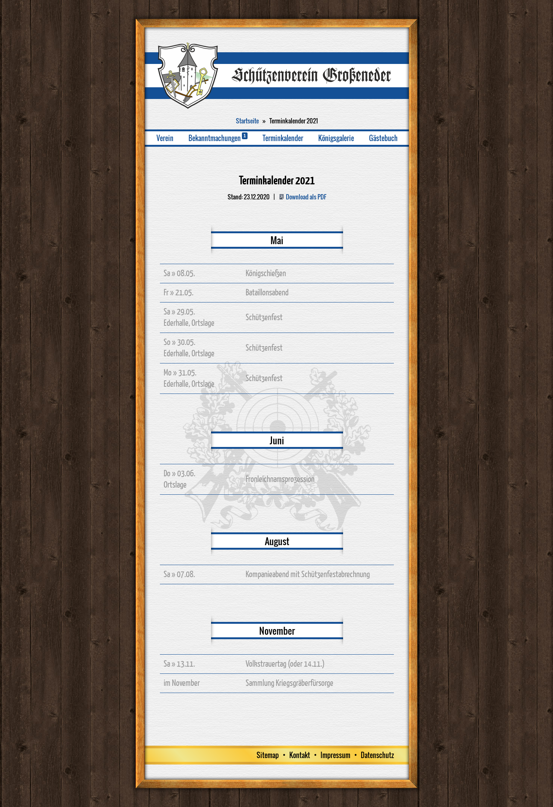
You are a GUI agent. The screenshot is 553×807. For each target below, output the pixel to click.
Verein (164, 138)
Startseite (247, 120)
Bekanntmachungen (217, 138)
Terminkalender (283, 138)
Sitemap (268, 755)
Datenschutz (377, 755)
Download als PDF (306, 196)
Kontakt (299, 755)
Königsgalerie (336, 138)
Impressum (335, 755)
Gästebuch (383, 138)
